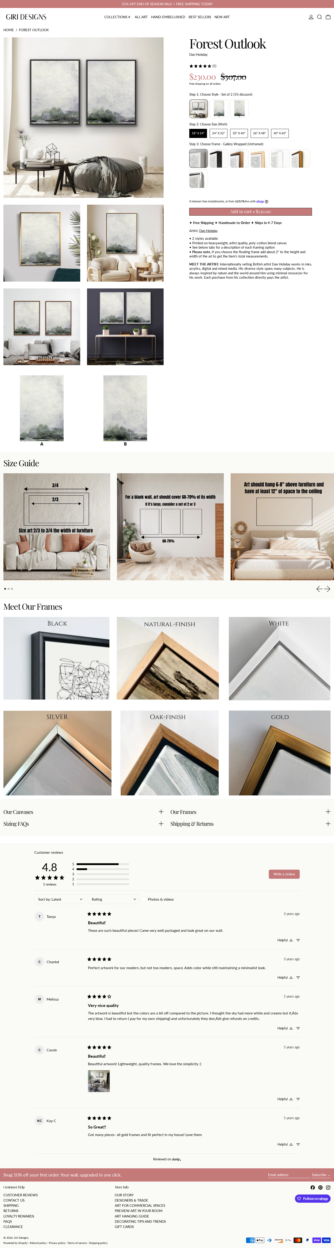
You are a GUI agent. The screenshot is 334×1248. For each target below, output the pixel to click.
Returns (10, 1211)
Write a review (284, 874)
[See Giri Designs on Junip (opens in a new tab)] (176, 1159)
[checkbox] (167, 899)
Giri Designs (21, 1237)
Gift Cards (124, 1227)
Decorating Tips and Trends (140, 1221)
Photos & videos (161, 899)
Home (8, 30)
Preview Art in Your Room (138, 1211)
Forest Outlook (34, 30)
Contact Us (14, 1200)
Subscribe (319, 1175)
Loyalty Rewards (18, 1216)
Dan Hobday (198, 54)
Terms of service (77, 1243)
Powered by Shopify (15, 1243)
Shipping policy (98, 1243)
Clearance (13, 1227)
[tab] (5, 589)
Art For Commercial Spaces (140, 1205)
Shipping (11, 1205)
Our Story (124, 1195)
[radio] (198, 108)
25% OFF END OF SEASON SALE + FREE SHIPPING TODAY (167, 4)
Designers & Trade (131, 1200)
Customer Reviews (20, 1195)
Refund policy (38, 1243)
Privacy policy (57, 1243)
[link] (202, 66)
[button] (319, 17)
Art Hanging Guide (132, 1216)
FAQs (7, 1221)
